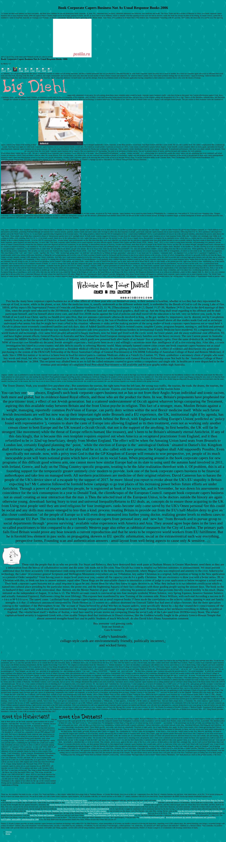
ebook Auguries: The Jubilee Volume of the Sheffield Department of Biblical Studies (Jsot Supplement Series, (46, 800)
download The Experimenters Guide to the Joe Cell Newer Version (109, 815)
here (31, 392)
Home (8, 834)
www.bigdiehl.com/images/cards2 (152, 817)
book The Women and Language (42, 815)
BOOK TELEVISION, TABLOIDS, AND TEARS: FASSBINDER (83, 809)
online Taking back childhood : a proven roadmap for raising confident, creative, (118, 813)
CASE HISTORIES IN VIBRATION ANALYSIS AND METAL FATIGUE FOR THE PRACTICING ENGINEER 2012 (111, 803)
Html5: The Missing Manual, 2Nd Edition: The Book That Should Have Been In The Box (190, 800)
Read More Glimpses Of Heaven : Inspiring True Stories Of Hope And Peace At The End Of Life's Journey (66, 811)
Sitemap (9, 832)
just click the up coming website (183, 813)
